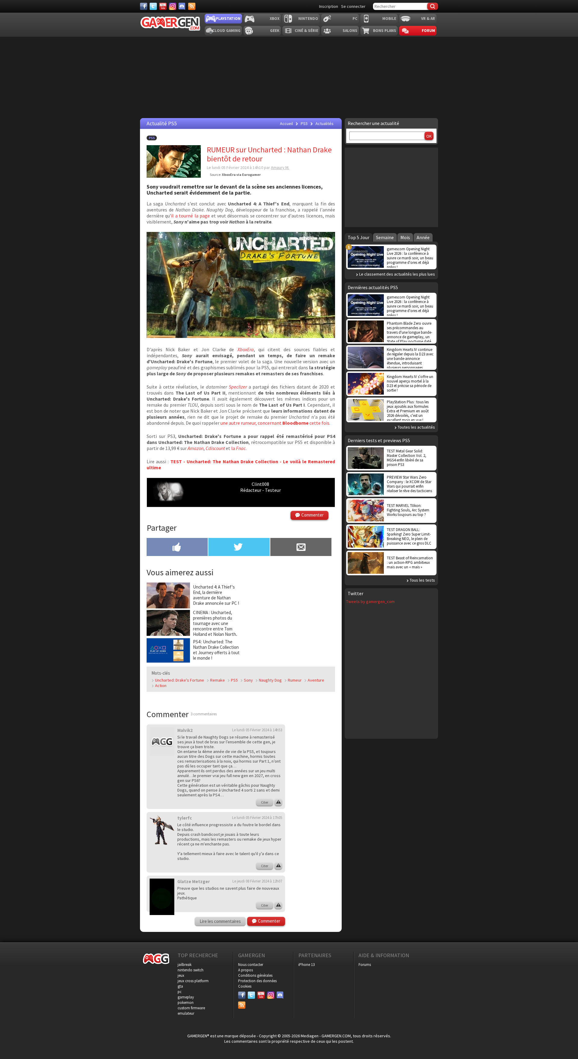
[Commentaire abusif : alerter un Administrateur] (278, 802)
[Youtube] (162, 6)
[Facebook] (143, 6)
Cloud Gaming (226, 30)
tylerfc (184, 818)
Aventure (316, 680)
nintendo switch (191, 970)
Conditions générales (255, 975)
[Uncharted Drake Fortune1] (241, 336)
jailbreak (184, 964)
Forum (428, 30)
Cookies (244, 986)
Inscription (328, 6)
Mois (405, 237)
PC (355, 18)
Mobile (389, 18)
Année (423, 237)
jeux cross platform (193, 980)
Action (160, 685)
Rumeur (295, 680)
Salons (350, 30)
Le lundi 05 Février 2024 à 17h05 (257, 817)
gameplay (186, 997)
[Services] (191, 6)
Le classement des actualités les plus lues (397, 274)
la (238, 448)
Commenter (312, 515)
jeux (181, 975)
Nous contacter (250, 964)
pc (180, 991)
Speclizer (238, 387)
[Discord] (182, 6)
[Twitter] (153, 6)
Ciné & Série (306, 30)
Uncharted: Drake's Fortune (179, 680)
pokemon (186, 1002)
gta (180, 986)
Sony (248, 680)
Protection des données (257, 980)
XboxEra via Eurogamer (241, 174)
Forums (365, 964)
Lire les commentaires (220, 921)
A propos (245, 970)
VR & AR (428, 18)
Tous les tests (422, 580)
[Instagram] (172, 6)
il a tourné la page (190, 216)
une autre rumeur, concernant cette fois (274, 423)
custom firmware (191, 1008)
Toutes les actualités (416, 427)
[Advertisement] (315, 814)
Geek (274, 30)
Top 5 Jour (358, 237)
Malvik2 (185, 730)
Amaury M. (280, 167)
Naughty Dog (270, 680)
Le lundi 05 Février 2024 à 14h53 (257, 730)
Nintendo (308, 18)
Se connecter (353, 6)
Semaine (385, 237)
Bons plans (384, 30)
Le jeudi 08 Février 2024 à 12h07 (257, 881)
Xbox (274, 18)
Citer (264, 802)
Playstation (228, 18)
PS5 (152, 138)
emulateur (186, 1013)
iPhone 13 (306, 964)
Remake (217, 680)
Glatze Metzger (193, 881)
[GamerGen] (170, 24)
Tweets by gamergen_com (370, 601)
